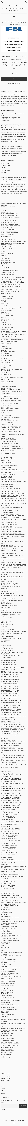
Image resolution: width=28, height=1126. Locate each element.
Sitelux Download (5, 1075)
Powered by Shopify (20, 1120)
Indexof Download (5, 1080)
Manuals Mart (14, 5)
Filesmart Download (5, 1078)
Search (2, 1086)
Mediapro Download (5, 1076)
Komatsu (3, 1093)
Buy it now (14, 78)
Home (2, 1085)
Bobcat (2, 1090)
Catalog (3, 1088)
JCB (2, 1092)
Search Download (5, 1073)
